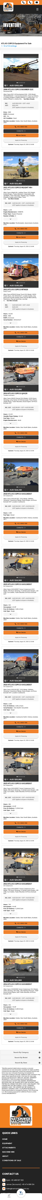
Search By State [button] (21, 1063)
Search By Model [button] (21, 1057)
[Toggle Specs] (10, 219)
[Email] (36, 2)
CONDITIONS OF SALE (11, 1160)
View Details (22, 135)
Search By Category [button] (21, 1052)
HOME (4, 1139)
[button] (17, 82)
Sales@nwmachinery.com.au (17, 1189)
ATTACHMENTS (9, 1147)
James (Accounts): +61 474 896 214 (20, 1184)
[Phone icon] (23, 2)
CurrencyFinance (7, 1081)
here (26, 1076)
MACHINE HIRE (8, 1152)
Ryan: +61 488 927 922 (15, 1180)
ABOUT (5, 1156)
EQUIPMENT (7, 1143)
